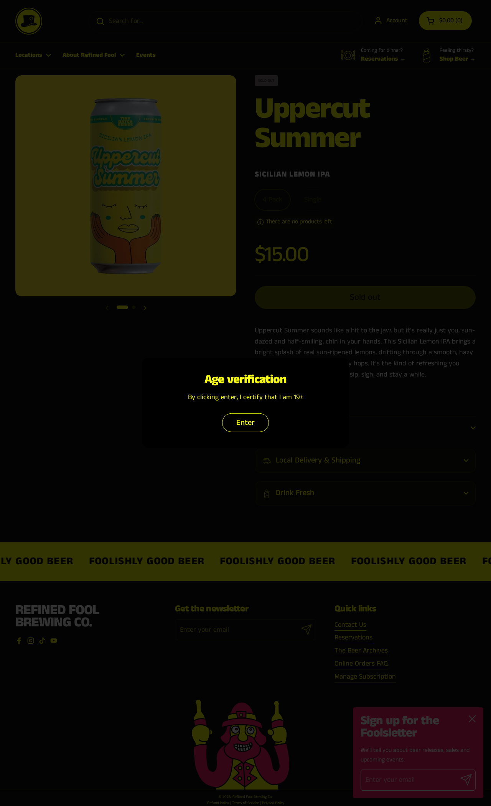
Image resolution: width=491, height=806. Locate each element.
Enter (245, 422)
